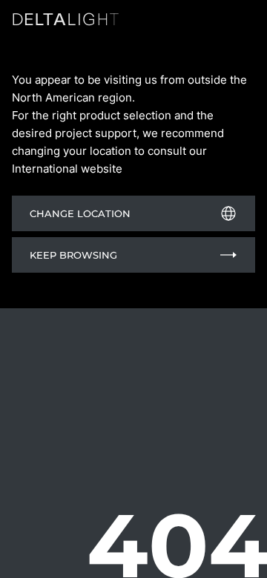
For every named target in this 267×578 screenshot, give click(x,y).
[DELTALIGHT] (68, 22)
